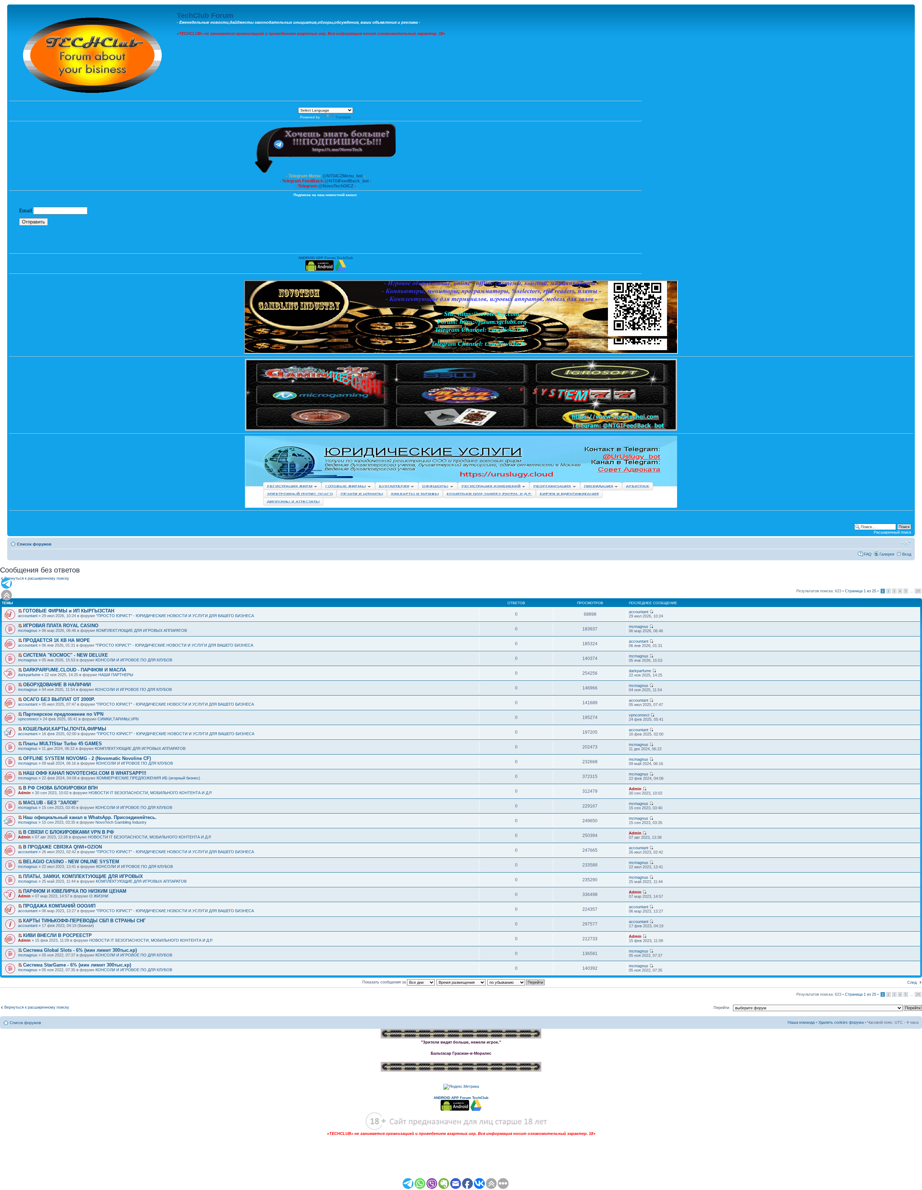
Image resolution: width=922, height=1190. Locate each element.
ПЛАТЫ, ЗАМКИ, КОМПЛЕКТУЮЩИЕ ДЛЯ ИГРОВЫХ (83, 876)
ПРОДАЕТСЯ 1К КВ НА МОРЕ (56, 640)
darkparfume (29, 675)
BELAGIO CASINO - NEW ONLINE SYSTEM (71, 861)
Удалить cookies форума (841, 1022)
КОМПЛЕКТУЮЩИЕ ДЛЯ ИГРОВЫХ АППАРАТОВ (141, 630)
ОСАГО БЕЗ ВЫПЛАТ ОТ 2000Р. (59, 699)
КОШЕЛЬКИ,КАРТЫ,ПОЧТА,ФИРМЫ (64, 729)
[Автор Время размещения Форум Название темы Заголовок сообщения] (461, 982)
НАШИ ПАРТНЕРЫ (115, 675)
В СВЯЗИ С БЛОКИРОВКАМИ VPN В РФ (68, 832)
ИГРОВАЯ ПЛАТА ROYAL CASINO (60, 625)
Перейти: (721, 1007)
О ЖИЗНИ (98, 896)
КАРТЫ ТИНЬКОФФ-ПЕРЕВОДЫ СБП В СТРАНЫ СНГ (84, 920)
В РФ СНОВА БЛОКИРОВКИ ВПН (60, 788)
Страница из (860, 591)
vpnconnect (28, 719)
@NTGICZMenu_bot (342, 175)
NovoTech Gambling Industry (121, 822)
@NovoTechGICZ (335, 186)
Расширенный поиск (892, 532)
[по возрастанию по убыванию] (516, 982)
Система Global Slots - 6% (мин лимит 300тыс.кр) (80, 950)
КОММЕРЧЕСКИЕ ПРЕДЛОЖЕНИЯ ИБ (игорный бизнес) (148, 778)
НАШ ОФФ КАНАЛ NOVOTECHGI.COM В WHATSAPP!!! (84, 773)
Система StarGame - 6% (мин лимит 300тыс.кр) (77, 965)
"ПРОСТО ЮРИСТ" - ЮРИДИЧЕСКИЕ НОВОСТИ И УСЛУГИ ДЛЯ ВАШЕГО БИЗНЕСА (175, 616)
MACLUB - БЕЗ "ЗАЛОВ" (51, 802)
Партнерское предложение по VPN (63, 714)
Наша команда (801, 1022)
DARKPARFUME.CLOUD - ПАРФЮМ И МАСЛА (74, 670)
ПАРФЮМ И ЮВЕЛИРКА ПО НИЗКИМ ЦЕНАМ (74, 891)
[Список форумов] (93, 53)
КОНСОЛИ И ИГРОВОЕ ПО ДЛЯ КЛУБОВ (133, 660)
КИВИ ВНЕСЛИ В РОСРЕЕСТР (57, 935)
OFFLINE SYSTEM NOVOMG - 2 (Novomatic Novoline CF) (87, 758)
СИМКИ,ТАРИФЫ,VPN (118, 719)
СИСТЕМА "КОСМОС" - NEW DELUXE (65, 655)
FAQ (868, 554)
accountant (27, 616)
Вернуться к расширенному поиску (36, 578)
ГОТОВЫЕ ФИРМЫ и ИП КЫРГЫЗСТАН (68, 611)
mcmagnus (27, 630)
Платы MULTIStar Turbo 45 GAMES (62, 743)
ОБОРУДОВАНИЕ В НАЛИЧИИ (57, 684)
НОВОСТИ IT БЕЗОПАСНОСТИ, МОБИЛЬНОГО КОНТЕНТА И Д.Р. (150, 793)
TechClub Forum (205, 15)
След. (912, 982)
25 (918, 591)
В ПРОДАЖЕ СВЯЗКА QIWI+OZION (62, 847)
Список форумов (34, 544)
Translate (343, 117)
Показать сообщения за (384, 982)
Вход (906, 554)
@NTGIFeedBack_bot (347, 181)
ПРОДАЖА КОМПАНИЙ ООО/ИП (59, 906)
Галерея (887, 554)
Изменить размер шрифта (906, 542)
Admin (24, 793)
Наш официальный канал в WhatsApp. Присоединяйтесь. (90, 817)
